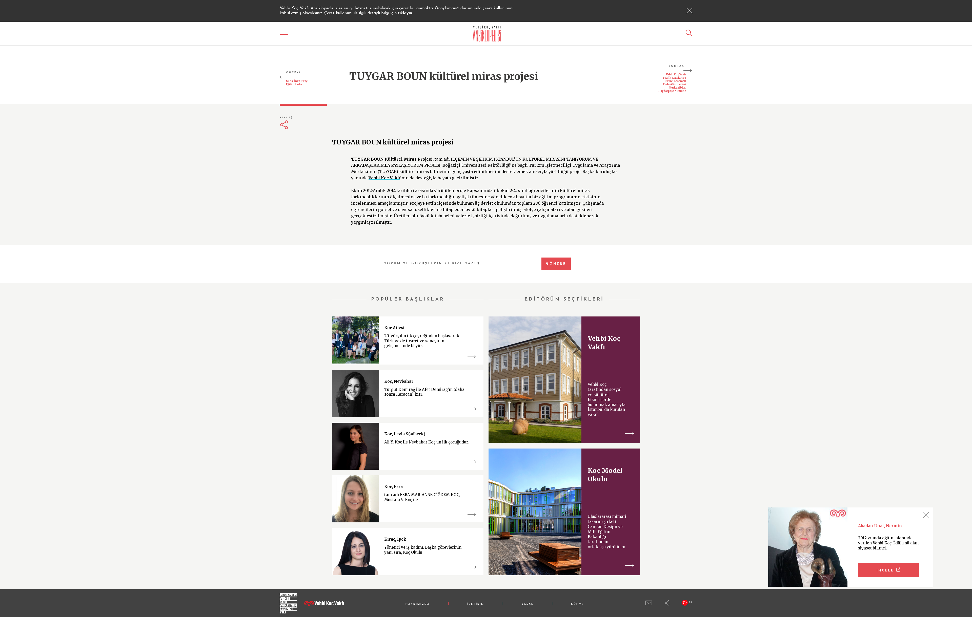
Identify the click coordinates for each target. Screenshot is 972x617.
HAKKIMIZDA (418, 604)
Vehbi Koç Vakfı (384, 177)
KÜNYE (577, 604)
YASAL (528, 604)
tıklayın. (405, 13)
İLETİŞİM (475, 604)
